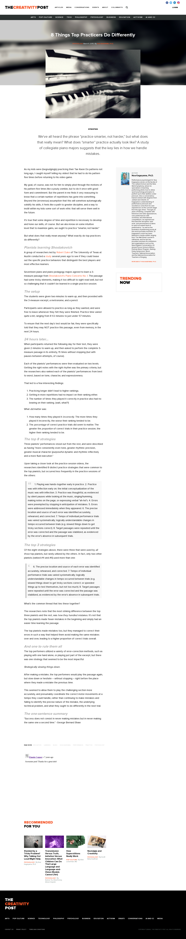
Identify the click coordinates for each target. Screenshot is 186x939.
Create (121, 918)
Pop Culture (45, 17)
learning (47, 745)
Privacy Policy (21, 929)
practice (89, 745)
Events (95, 7)
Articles (59, 7)
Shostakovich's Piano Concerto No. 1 (68, 276)
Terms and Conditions (37, 929)
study (48, 256)
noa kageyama (65, 745)
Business (111, 17)
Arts (33, 17)
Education (124, 17)
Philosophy (81, 17)
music (55, 745)
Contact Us (9, 929)
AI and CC (150, 17)
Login (175, 7)
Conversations (82, 7)
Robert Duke (63, 252)
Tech (69, 17)
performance (78, 745)
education (37, 745)
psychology (99, 745)
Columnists (117, 7)
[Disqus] (66, 784)
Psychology (97, 17)
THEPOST (17, 904)
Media (68, 7)
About (105, 7)
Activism (137, 17)
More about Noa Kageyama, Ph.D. (144, 261)
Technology (44, 918)
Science (59, 17)
